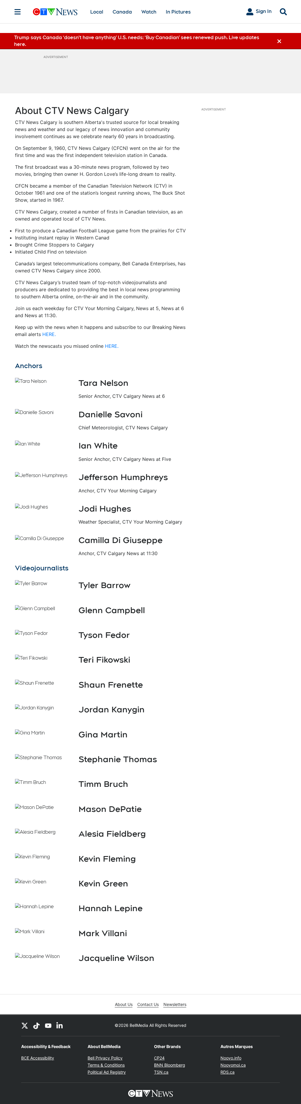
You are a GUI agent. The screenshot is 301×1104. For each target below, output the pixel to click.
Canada (122, 12)
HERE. (49, 334)
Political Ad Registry (107, 1072)
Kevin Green (103, 883)
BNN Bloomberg (169, 1064)
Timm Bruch (103, 784)
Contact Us (148, 1004)
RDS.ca (227, 1072)
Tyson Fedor (104, 635)
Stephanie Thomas (117, 759)
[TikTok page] (36, 1025)
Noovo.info (230, 1057)
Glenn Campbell (111, 610)
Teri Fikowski (104, 660)
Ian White (98, 446)
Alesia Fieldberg (112, 834)
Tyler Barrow (104, 585)
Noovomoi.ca (233, 1064)
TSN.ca (161, 1072)
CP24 (159, 1057)
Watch (148, 12)
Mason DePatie (110, 809)
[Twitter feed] (24, 1025)
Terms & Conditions (106, 1064)
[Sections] (18, 12)
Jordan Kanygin (111, 709)
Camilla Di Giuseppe (120, 540)
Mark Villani (102, 933)
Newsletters (174, 1004)
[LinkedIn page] (59, 1025)
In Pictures (178, 12)
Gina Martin (103, 734)
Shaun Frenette (110, 685)
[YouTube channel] (48, 1025)
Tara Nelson (103, 383)
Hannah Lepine (110, 908)
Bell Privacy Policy (105, 1057)
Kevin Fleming (107, 859)
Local (96, 12)
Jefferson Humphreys (123, 477)
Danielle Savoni (110, 414)
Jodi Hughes (104, 509)
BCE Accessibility (37, 1057)
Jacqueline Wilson (116, 958)
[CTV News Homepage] (55, 11)
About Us (124, 1004)
